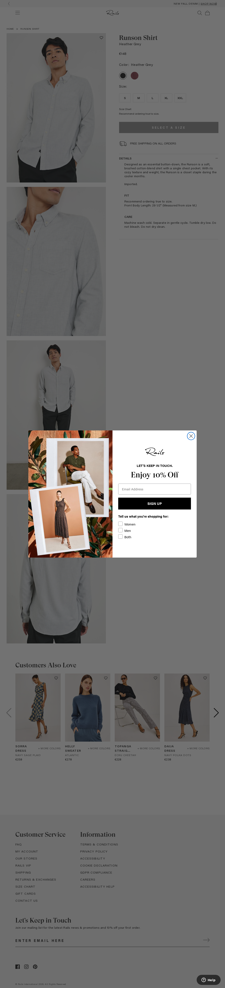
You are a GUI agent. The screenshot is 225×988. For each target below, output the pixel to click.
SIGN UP (154, 503)
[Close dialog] (191, 436)
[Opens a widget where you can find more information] (208, 980)
